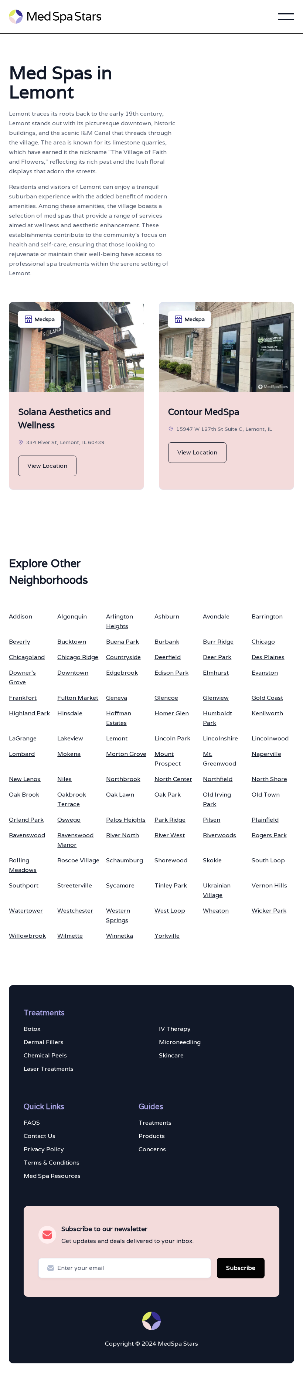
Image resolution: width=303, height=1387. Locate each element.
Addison (20, 616)
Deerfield (167, 657)
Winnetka (119, 936)
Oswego (69, 820)
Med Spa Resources (52, 1176)
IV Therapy (175, 1029)
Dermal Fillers (44, 1042)
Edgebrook (122, 673)
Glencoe (166, 698)
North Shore (269, 779)
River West (169, 835)
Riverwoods (219, 835)
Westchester (75, 910)
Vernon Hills (269, 885)
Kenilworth (267, 713)
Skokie (212, 860)
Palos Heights (126, 820)
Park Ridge (169, 820)
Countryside (123, 657)
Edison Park (171, 673)
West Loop (169, 910)
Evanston (265, 673)
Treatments (155, 1123)
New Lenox (25, 779)
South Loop (268, 860)
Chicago (263, 641)
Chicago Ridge (77, 657)
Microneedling (180, 1042)
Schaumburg (124, 860)
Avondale (216, 616)
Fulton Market (77, 698)
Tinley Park (170, 885)
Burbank (166, 641)
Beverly (19, 641)
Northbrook (123, 779)
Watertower (26, 910)
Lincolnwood (270, 738)
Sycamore (120, 885)
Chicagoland (27, 657)
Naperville (266, 754)
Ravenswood (27, 835)
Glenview (216, 698)
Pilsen (211, 820)
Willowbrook (27, 936)
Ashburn (166, 616)
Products (152, 1136)
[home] (55, 16)
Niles (64, 779)
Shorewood (170, 860)
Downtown (72, 673)
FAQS (32, 1123)
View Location (47, 466)
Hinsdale (69, 713)
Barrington (267, 616)
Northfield (217, 779)
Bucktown (71, 641)
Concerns (152, 1149)
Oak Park (167, 794)
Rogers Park (269, 835)
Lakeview (70, 738)
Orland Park (26, 820)
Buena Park (122, 641)
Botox (32, 1029)
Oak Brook (24, 794)
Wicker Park (269, 910)
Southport (23, 885)
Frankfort (23, 698)
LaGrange (23, 738)
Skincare (171, 1055)
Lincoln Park (172, 738)
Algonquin (72, 616)
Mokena (69, 754)
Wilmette (70, 936)
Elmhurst (216, 673)
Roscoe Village (78, 860)
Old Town (266, 794)
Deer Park (217, 657)
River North (122, 835)
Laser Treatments (49, 1069)
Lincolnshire (220, 738)
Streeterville (74, 885)
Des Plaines (268, 657)
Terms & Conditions (51, 1162)
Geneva (116, 698)
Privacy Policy (44, 1149)
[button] (286, 16)
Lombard (22, 754)
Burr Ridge (218, 641)
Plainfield (265, 820)
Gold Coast (267, 698)
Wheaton (216, 910)
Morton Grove (126, 754)
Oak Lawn (120, 794)
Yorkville (167, 936)
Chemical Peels (45, 1055)
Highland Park (29, 713)
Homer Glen (171, 713)
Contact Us (39, 1136)
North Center (173, 779)
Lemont (116, 738)
